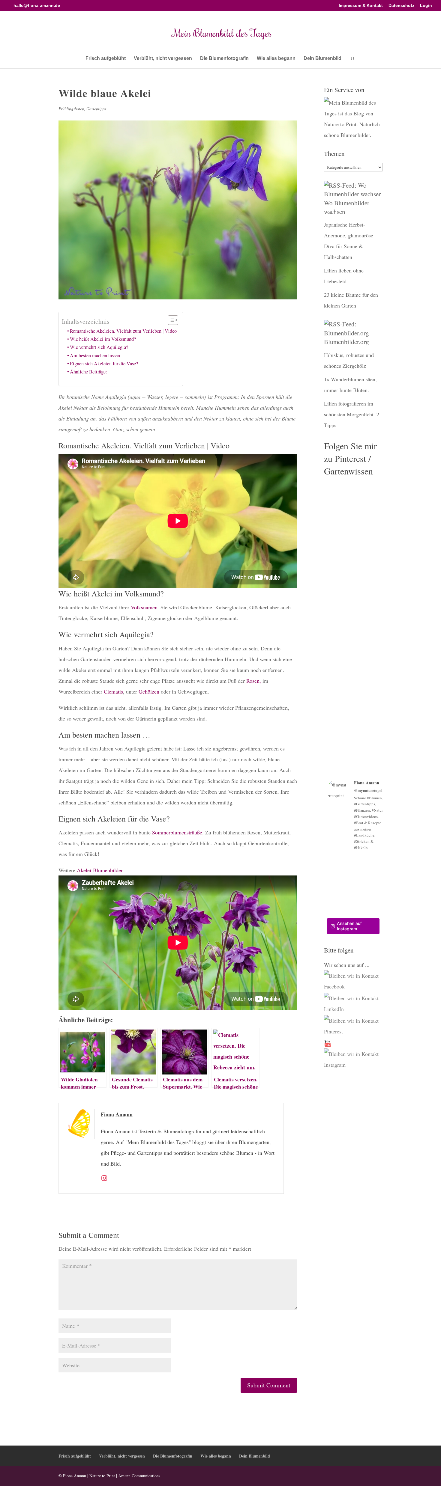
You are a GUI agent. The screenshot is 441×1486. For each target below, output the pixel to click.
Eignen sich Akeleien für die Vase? (104, 363)
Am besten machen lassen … (98, 355)
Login (426, 5)
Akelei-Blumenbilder (100, 870)
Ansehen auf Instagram (349, 926)
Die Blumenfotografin (224, 58)
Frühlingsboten (71, 108)
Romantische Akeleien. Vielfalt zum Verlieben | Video (123, 331)
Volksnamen (144, 607)
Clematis (113, 691)
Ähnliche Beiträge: (88, 371)
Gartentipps (96, 108)
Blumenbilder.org (346, 341)
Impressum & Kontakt (361, 5)
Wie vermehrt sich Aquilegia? (99, 347)
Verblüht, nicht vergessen (163, 58)
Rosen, (253, 680)
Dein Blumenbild (322, 58)
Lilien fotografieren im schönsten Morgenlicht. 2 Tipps (351, 414)
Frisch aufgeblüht (106, 58)
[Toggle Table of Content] (170, 320)
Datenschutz (401, 5)
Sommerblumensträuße (177, 832)
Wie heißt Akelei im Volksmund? (103, 339)
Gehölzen (149, 691)
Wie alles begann (276, 58)
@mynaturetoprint (370, 790)
